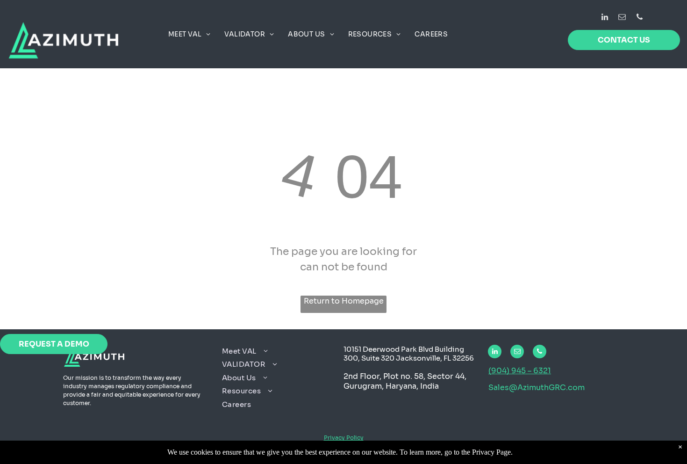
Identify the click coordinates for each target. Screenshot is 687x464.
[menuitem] (189, 34)
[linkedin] (605, 18)
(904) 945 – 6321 (519, 371)
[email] (622, 18)
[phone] (639, 18)
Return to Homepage (344, 301)
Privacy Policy (344, 437)
